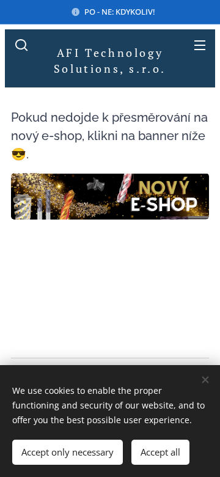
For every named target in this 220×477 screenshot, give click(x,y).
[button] (21, 44)
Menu (200, 44)
